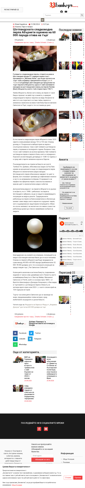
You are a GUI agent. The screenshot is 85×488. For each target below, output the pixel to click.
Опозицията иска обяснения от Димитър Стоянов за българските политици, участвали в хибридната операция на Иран (52, 367)
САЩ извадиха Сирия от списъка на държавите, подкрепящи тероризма (29, 392)
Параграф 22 (67, 272)
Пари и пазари (27, 27)
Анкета (63, 159)
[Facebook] (61, 11)
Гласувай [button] (69, 208)
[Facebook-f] (39, 429)
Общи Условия (17, 485)
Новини (18, 27)
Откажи (68, 478)
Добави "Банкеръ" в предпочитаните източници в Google (42, 323)
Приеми (78, 478)
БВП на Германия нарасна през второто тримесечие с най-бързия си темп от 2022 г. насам (29, 367)
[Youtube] (66, 11)
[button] (42, 20)
